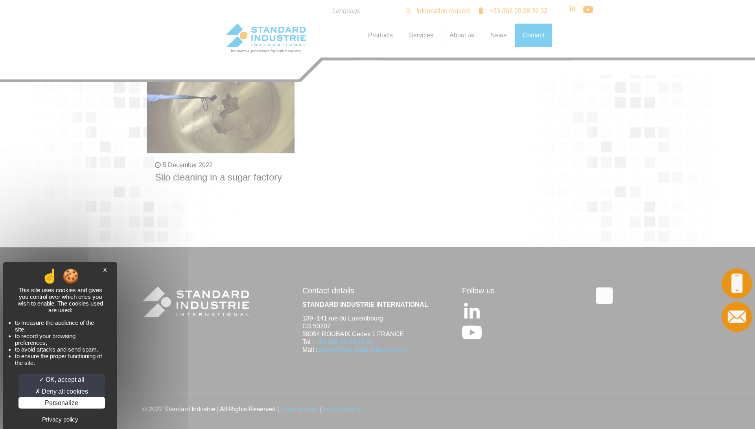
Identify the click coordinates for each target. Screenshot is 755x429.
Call (737, 283)
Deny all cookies (64, 391)
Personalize (61, 403)
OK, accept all (64, 379)
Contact (737, 317)
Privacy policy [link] (60, 419)
